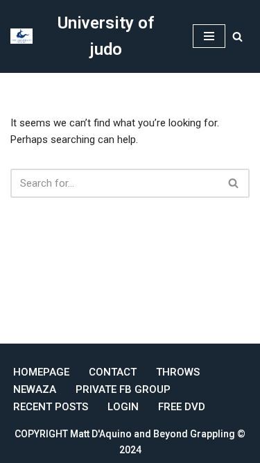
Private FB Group (123, 389)
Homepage (41, 372)
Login (123, 407)
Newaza (34, 389)
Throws (178, 372)
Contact (113, 372)
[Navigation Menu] (209, 36)
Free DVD (181, 407)
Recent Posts (50, 407)
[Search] (237, 36)
